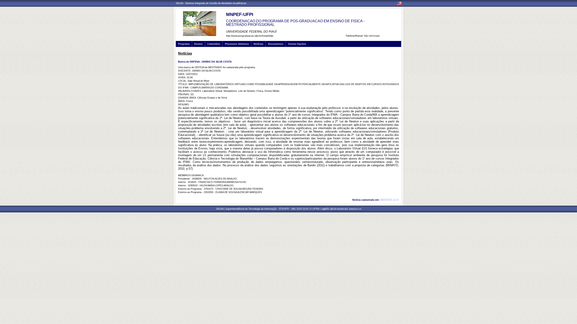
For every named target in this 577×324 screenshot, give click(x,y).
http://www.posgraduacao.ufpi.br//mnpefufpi (249, 35)
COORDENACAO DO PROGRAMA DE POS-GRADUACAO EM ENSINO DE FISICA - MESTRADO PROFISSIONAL (295, 23)
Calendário (213, 44)
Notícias (258, 44)
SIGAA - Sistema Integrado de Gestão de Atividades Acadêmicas (211, 3)
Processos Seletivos (237, 44)
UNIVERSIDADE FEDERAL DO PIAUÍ (251, 31)
